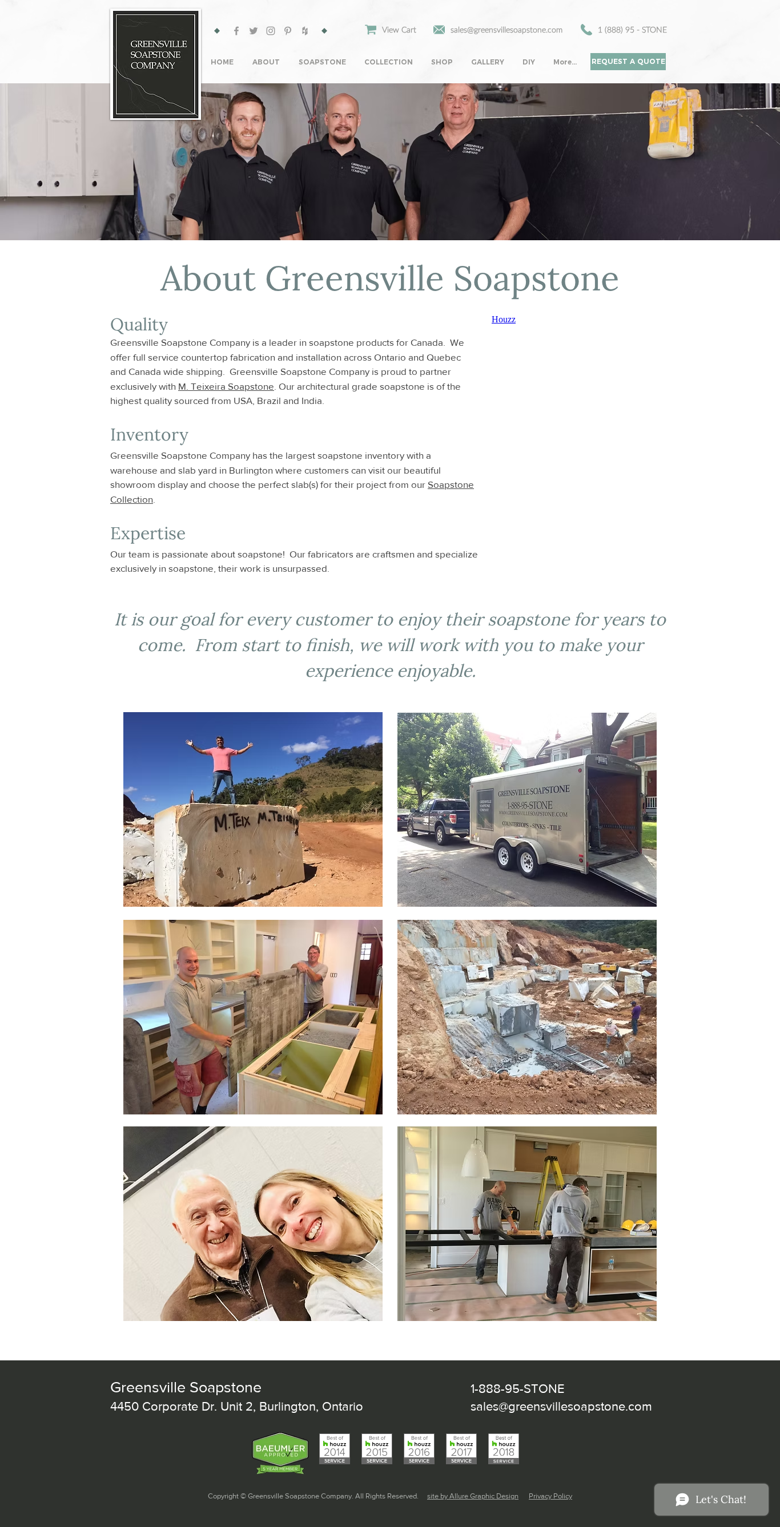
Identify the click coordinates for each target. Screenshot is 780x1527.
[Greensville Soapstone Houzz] (305, 31)
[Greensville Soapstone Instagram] (270, 31)
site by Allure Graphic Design (472, 1496)
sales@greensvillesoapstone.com (561, 1406)
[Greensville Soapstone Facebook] (236, 31)
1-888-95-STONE (518, 1388)
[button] (267, 62)
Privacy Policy (550, 1496)
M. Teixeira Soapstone (226, 386)
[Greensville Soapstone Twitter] (253, 31)
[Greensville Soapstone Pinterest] (287, 31)
